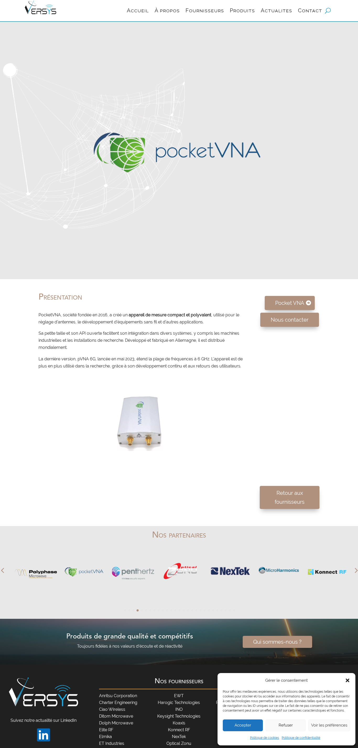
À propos (167, 10)
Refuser (286, 725)
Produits (242, 10)
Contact (310, 10)
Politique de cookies (264, 738)
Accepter (243, 725)
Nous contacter (289, 320)
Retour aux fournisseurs (290, 497)
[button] (347, 680)
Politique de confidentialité (301, 738)
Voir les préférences (329, 725)
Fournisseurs (205, 10)
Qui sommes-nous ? (277, 642)
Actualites (276, 10)
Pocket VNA (289, 303)
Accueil (138, 10)
